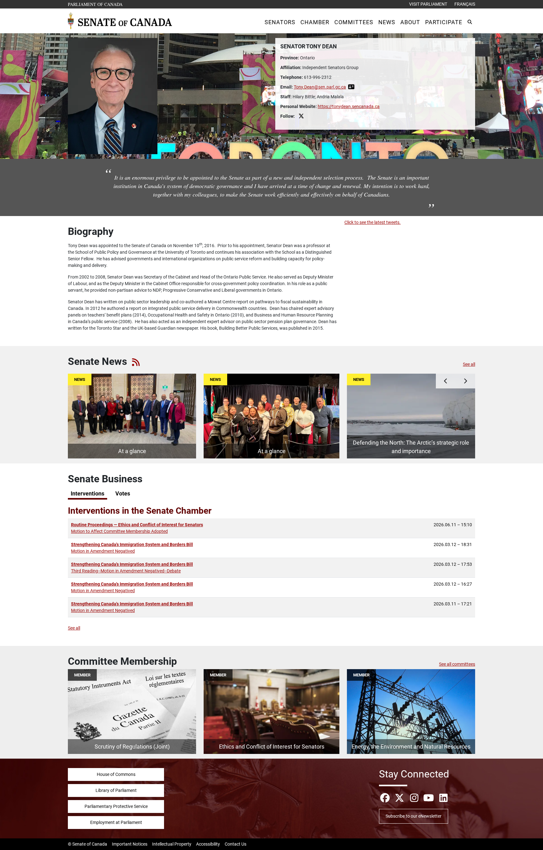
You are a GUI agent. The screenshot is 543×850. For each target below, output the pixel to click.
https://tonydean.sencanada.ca (349, 106)
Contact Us (235, 844)
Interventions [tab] (87, 493)
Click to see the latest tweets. (372, 222)
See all (469, 364)
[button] (280, 22)
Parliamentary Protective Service (116, 806)
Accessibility (208, 844)
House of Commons (116, 774)
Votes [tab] (122, 493)
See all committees (457, 664)
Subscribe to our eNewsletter (414, 816)
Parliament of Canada (95, 4)
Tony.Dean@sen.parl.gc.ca (320, 86)
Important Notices (129, 844)
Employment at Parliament (116, 822)
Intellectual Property (171, 844)
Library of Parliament (116, 790)
